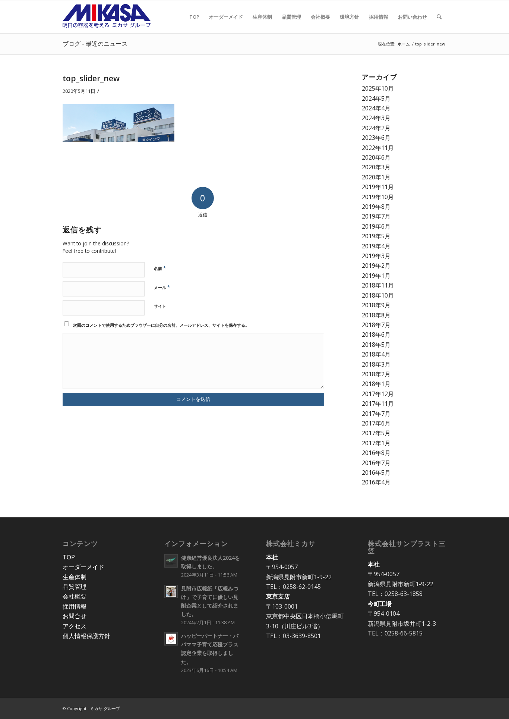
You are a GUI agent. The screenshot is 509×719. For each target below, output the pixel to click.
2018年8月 (376, 315)
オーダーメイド (83, 567)
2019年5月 (376, 236)
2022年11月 (378, 148)
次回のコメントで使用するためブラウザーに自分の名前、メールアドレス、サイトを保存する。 (161, 325)
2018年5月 (376, 344)
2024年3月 (376, 118)
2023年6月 (376, 138)
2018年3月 (376, 364)
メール (162, 287)
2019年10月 (378, 197)
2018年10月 (378, 295)
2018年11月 (378, 285)
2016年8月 (376, 453)
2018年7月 (376, 325)
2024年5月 (376, 98)
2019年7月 (376, 216)
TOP (69, 557)
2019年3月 (376, 256)
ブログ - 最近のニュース (95, 44)
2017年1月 (376, 443)
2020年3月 (376, 167)
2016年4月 (376, 482)
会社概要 (74, 596)
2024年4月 (376, 108)
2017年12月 (378, 394)
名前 (160, 268)
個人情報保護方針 (86, 636)
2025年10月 (378, 88)
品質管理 (74, 587)
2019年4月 (376, 246)
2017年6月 (376, 423)
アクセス (74, 626)
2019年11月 (378, 187)
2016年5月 (376, 472)
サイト (160, 306)
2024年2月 (376, 128)
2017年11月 (378, 403)
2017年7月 (376, 413)
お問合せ (74, 616)
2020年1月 (376, 177)
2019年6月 (376, 226)
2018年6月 (376, 334)
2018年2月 (376, 374)
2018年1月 (376, 384)
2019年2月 (376, 265)
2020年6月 (376, 157)
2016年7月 (376, 463)
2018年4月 (376, 354)
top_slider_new (91, 78)
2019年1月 (376, 275)
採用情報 (74, 606)
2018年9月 (376, 305)
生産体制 (74, 577)
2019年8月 (376, 206)
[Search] (439, 16)
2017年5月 (376, 433)
